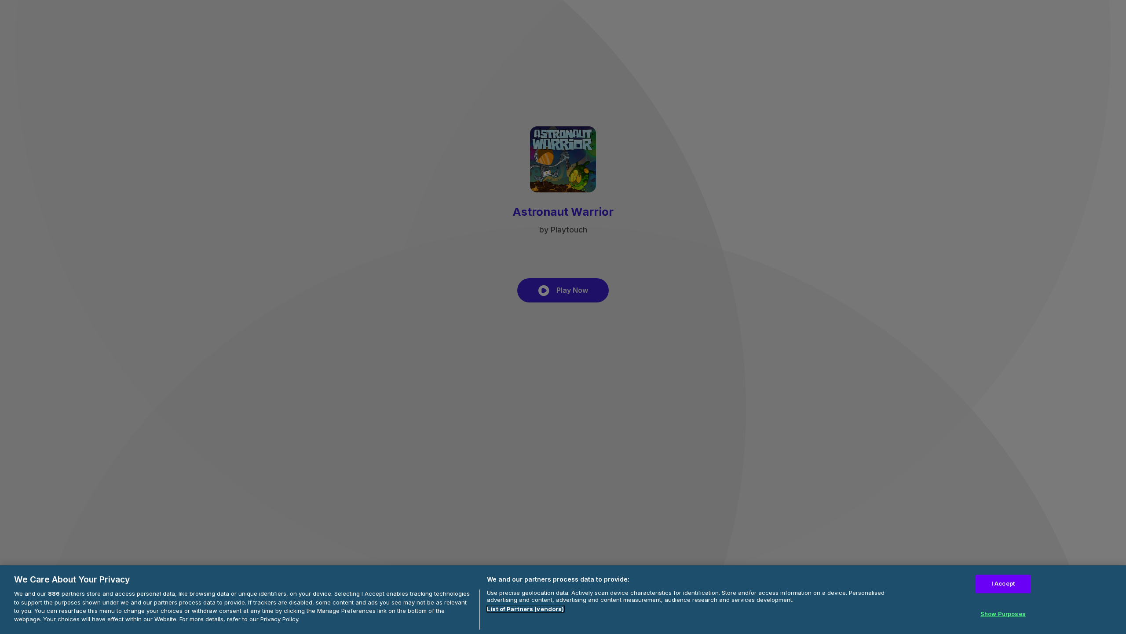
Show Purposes (1003, 614)
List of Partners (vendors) (525, 608)
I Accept (1003, 583)
